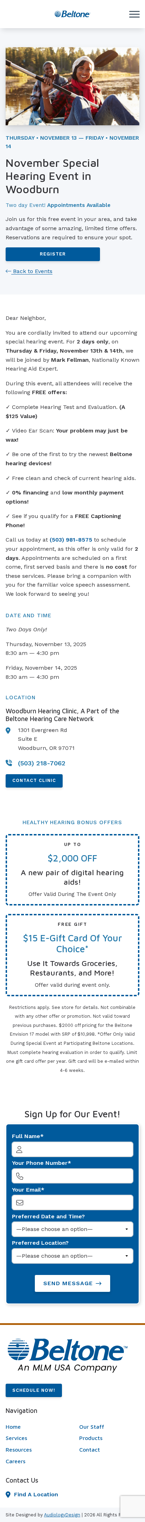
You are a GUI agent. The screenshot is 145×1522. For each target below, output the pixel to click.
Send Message (68, 1283)
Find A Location (36, 1494)
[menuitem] (36, 1427)
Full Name (26, 1136)
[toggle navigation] (134, 14)
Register (53, 254)
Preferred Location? (40, 1242)
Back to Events (31, 271)
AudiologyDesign (62, 1514)
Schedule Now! (33, 1390)
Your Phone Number (40, 1163)
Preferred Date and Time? (48, 1216)
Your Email (26, 1189)
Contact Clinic (34, 780)
